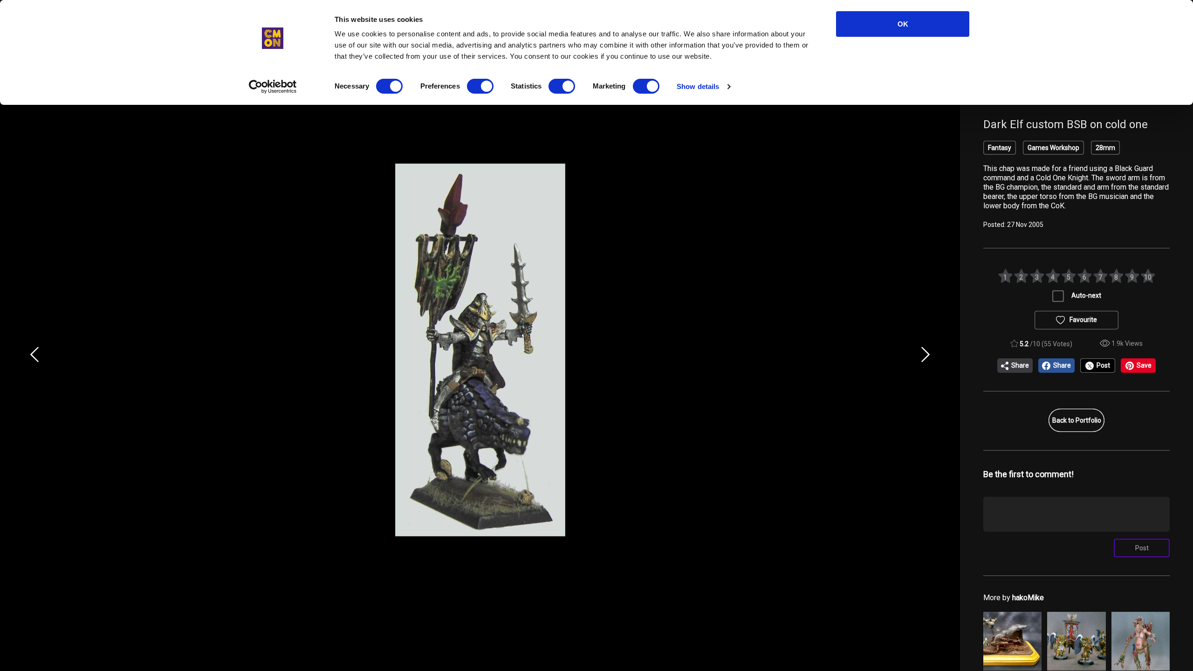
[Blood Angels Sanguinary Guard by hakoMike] (1076, 641)
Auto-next (1086, 295)
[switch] (480, 86)
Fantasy (999, 147)
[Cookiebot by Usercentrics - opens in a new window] (273, 87)
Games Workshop (1053, 147)
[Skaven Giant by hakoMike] (1140, 641)
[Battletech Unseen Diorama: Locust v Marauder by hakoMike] (1012, 641)
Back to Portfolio (1076, 420)
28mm (1105, 147)
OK (903, 24)
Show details (698, 86)
